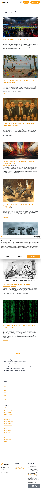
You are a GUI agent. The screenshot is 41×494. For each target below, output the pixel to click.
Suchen (4, 351)
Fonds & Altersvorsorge (8, 421)
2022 (5, 390)
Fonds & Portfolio (7, 430)
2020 (5, 393)
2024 (5, 386)
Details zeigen (35, 252)
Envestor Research (7, 417)
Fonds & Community (8, 425)
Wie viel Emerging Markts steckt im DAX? (16, 284)
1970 (5, 399)
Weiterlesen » (5, 50)
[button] (21, 2)
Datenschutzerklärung (33, 474)
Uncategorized (7, 443)
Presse (5, 441)
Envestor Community (8, 410)
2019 (5, 395)
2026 (5, 383)
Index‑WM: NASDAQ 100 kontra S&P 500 (16, 39)
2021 (5, 392)
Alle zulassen (33, 256)
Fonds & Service (7, 432)
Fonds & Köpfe (7, 426)
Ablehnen (7, 256)
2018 (5, 397)
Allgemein (6, 407)
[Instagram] (4, 467)
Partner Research (7, 439)
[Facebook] (2, 467)
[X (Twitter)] (9, 467)
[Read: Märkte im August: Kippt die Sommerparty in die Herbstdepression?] (20, 66)
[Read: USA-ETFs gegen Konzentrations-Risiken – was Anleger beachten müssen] (20, 109)
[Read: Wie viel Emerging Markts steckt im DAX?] (20, 269)
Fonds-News (5, 84)
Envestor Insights (7, 412)
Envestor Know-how (8, 414)
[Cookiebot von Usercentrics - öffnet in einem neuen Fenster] (35, 237)
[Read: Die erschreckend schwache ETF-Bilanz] (20, 230)
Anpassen (20, 256)
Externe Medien (7, 419)
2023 (5, 388)
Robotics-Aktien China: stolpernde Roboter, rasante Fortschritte (15, 361)
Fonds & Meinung (7, 428)
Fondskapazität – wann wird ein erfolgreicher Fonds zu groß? (15, 363)
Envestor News (7, 416)
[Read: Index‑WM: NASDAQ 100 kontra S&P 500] (20, 27)
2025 (5, 384)
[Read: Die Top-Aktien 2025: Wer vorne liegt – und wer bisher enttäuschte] (20, 150)
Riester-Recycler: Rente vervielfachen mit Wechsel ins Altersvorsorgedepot (18, 366)
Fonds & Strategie (6, 41)
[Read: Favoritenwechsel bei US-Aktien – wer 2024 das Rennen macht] (18, 190)
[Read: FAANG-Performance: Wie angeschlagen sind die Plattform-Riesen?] (20, 311)
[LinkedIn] (6, 467)
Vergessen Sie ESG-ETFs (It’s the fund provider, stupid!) (14, 368)
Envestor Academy (7, 408)
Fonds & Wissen (7, 435)
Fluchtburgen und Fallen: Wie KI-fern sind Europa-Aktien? (14, 370)
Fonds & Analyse (7, 423)
